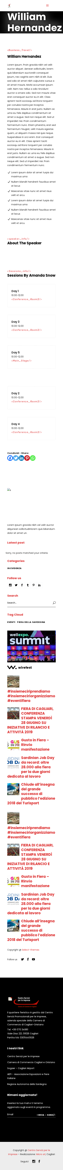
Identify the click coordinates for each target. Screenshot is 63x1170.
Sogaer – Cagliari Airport (20, 1068)
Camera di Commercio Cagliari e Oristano (31, 1062)
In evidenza (14, 568)
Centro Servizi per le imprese (23, 1056)
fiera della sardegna (31, 622)
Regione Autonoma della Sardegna (27, 1084)
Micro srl (40, 1154)
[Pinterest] (27, 458)
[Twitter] (16, 458)
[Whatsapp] (33, 458)
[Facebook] (10, 458)
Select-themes (30, 949)
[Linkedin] (21, 458)
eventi (11, 622)
